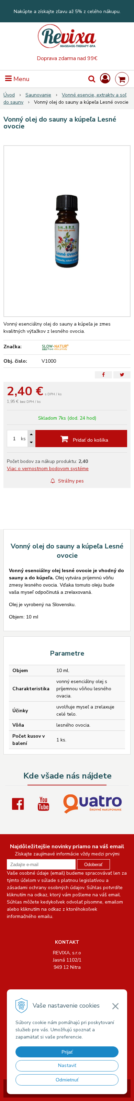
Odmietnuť (67, 1079)
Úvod (9, 95)
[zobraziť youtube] (45, 804)
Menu (21, 79)
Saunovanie (38, 95)
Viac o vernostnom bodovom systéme (48, 468)
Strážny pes (70, 481)
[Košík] (122, 79)
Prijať (67, 1052)
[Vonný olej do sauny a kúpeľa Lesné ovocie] (67, 231)
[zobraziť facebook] (19, 804)
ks (23, 438)
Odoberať (93, 864)
